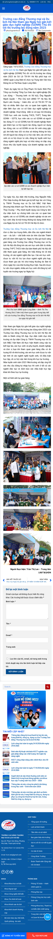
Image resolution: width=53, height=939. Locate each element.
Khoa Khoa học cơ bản (13, 883)
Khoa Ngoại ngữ (11, 889)
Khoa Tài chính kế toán (13, 899)
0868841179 (34, 2)
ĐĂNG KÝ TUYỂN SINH (15, 936)
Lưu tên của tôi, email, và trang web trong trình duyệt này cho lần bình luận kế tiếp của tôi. (26, 663)
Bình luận (11, 602)
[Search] (47, 686)
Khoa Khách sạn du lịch (13, 904)
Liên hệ (43, 2)
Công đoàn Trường (38, 856)
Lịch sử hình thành (38, 827)
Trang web (10, 647)
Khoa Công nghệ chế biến (14, 894)
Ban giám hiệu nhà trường (40, 837)
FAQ (49, 2)
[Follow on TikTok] (7, 872)
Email (9, 635)
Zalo (48, 917)
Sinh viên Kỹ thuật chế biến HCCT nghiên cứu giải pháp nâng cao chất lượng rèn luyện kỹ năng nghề (29, 754)
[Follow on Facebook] (3, 872)
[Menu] (3, 8)
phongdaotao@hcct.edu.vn (15, 2)
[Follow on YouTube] (11, 872)
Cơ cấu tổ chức (36, 851)
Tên (8, 624)
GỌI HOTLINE (41, 936)
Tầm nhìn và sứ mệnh (39, 832)
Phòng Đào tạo (36, 892)
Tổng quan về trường (39, 822)
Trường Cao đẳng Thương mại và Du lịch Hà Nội (26, 229)
